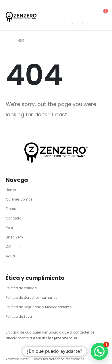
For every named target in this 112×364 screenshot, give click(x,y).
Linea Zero (14, 237)
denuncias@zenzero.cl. (55, 338)
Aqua (10, 256)
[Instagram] (74, 20)
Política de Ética (19, 316)
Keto (9, 228)
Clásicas (13, 246)
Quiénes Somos (19, 199)
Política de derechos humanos (31, 297)
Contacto (13, 218)
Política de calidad (21, 288)
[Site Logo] (21, 16)
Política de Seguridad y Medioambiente (39, 307)
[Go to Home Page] (8, 40)
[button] (94, 9)
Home (11, 190)
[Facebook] (84, 20)
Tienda (12, 209)
